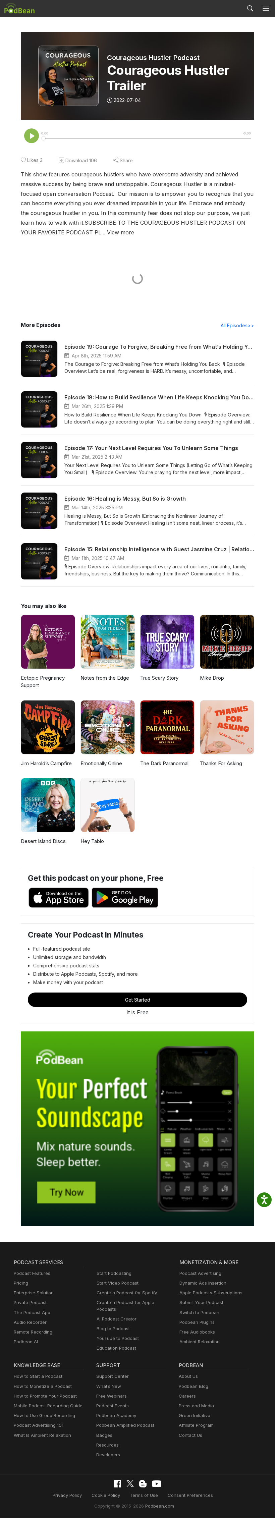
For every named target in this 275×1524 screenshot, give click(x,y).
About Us (188, 1376)
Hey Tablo (92, 841)
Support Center (112, 1376)
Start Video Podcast (118, 1283)
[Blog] (143, 1483)
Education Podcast (116, 1348)
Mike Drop (212, 678)
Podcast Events (112, 1405)
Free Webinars (111, 1396)
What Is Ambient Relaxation (42, 1435)
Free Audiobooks (197, 1332)
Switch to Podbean (199, 1312)
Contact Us (190, 1435)
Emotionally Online (101, 763)
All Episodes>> (237, 325)
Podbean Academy (116, 1415)
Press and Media (196, 1405)
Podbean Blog (193, 1386)
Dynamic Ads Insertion (202, 1283)
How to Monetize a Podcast (43, 1386)
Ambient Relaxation (199, 1341)
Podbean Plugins (197, 1322)
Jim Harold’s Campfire (46, 763)
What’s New (108, 1386)
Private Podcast (30, 1302)
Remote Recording (33, 1332)
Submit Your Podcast (201, 1302)
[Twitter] (130, 1483)
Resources (107, 1445)
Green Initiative (194, 1415)
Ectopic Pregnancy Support (43, 682)
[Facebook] (117, 1483)
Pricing (21, 1283)
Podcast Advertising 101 (38, 1425)
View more (120, 232)
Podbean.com (159, 1506)
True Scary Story (159, 678)
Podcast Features (32, 1273)
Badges (104, 1435)
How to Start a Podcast (38, 1376)
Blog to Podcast (113, 1328)
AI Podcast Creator (116, 1318)
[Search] (250, 8)
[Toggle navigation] (266, 8)
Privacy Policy (67, 1495)
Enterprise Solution (34, 1292)
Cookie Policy (106, 1495)
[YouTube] (156, 1483)
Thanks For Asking (221, 763)
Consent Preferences (190, 1495)
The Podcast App (32, 1312)
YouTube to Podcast (118, 1338)
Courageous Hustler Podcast (153, 58)
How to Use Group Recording (44, 1415)
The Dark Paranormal (164, 763)
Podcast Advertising (200, 1273)
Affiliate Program (196, 1425)
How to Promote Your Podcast (45, 1396)
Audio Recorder (30, 1322)
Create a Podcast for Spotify (127, 1292)
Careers (187, 1396)
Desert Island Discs (43, 841)
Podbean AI (26, 1341)
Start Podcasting (114, 1273)
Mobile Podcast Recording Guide (48, 1405)
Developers (108, 1454)
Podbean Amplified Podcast (125, 1425)
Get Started (137, 1000)
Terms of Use (144, 1495)
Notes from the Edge (104, 678)
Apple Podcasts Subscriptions (210, 1292)
